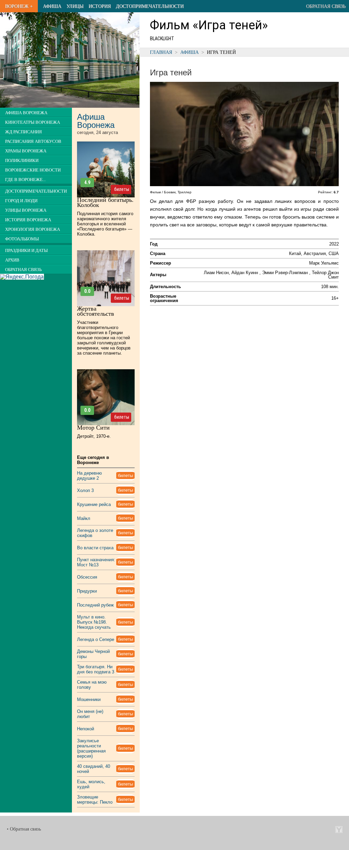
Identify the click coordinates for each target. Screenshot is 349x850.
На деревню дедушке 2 (89, 476)
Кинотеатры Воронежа (32, 122)
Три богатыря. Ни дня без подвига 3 (95, 669)
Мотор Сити (93, 427)
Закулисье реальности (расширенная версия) (91, 748)
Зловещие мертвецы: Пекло (94, 799)
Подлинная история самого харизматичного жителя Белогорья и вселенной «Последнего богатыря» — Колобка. (105, 224)
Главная (161, 52)
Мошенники (89, 699)
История (100, 6)
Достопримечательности (150, 6)
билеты (121, 189)
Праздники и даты (26, 250)
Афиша (52, 6)
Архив (12, 260)
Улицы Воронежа (25, 210)
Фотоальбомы (22, 239)
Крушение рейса (94, 504)
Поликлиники (22, 160)
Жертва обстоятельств (95, 311)
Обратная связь (326, 6)
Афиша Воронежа (26, 112)
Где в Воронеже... (25, 179)
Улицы (75, 6)
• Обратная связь (24, 829)
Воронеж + (19, 6)
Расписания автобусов (33, 141)
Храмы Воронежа (25, 151)
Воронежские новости (33, 170)
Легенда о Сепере (95, 639)
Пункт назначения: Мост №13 (96, 562)
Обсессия (87, 577)
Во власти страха (95, 547)
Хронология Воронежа (32, 229)
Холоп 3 (85, 490)
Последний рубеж (95, 605)
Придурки (87, 591)
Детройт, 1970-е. (94, 436)
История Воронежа (28, 220)
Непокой (85, 728)
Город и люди (21, 200)
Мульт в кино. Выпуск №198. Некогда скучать (94, 622)
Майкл (83, 518)
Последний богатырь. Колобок (105, 202)
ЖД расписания (23, 132)
